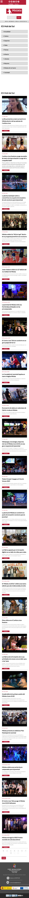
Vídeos (16, 21)
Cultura (6, 36)
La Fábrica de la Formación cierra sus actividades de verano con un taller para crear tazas (14, 659)
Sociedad (7, 72)
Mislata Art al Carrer (10, 68)
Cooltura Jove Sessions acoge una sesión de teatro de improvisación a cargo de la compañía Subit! (14, 158)
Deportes (7, 40)
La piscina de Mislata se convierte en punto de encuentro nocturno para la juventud (13, 515)
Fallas (5, 45)
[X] (11, 1)
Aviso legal (5, 874)
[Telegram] (16, 1)
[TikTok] (18, 1)
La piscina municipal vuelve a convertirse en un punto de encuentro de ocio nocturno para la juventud (14, 198)
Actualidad (7, 31)
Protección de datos (11, 874)
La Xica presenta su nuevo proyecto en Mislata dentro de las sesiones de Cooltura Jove (14, 121)
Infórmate (11, 21)
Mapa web (16, 874)
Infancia (6, 54)
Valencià (16, 4)
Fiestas (6, 50)
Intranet (24, 874)
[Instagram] (14, 1)
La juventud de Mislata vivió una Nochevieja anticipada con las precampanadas (12, 307)
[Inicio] (13, 11)
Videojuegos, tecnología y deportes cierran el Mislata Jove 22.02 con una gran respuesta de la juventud (13, 444)
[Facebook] (9, 1)
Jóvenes (6, 59)
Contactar (20, 874)
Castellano (10, 4)
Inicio (6, 21)
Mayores (6, 63)
